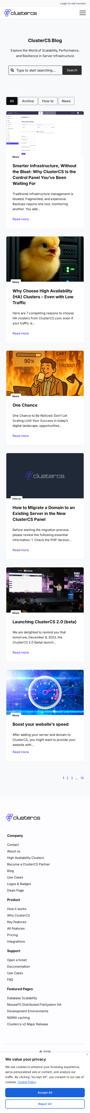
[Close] (87, 1054)
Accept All (45, 1092)
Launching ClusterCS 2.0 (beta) (45, 621)
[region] (45, 1082)
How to (48, 101)
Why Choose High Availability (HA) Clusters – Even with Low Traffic (43, 296)
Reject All (45, 1104)
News (66, 101)
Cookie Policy (27, 1082)
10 (82, 778)
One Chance (25, 405)
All (12, 101)
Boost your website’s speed (41, 724)
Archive (28, 101)
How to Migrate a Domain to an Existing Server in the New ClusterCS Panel (44, 513)
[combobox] (35, 70)
